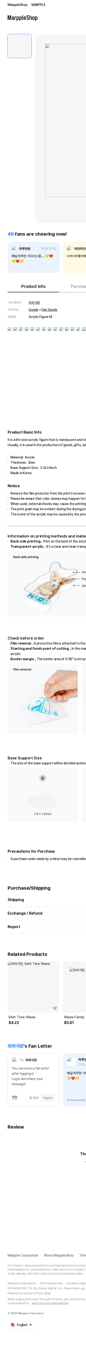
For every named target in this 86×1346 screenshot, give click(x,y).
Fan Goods (49, 310)
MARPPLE (39, 5)
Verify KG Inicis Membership (50, 1303)
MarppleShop (17, 5)
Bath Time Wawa (22, 1017)
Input (47, 1098)
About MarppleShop (59, 1255)
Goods (33, 310)
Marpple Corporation (23, 1255)
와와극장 (34, 302)
